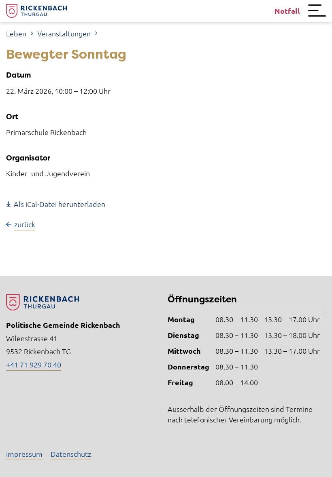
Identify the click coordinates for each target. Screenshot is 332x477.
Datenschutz (71, 453)
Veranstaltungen (64, 33)
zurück (24, 224)
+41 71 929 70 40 (33, 364)
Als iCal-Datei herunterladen (59, 204)
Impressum (24, 453)
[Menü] (317, 10)
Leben (16, 33)
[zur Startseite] (36, 11)
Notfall (287, 10)
